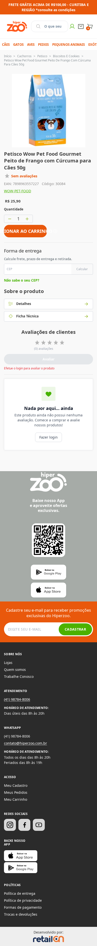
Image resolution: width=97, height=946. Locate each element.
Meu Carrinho (15, 799)
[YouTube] (39, 825)
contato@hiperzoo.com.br (25, 743)
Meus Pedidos (15, 792)
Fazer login (48, 437)
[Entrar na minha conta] (72, 26)
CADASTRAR (75, 629)
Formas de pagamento (23, 907)
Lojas (8, 662)
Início (7, 56)
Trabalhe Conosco (19, 676)
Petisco (42, 56)
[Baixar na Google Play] (20, 867)
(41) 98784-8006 (17, 699)
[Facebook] (24, 825)
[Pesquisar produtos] (38, 26)
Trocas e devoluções (20, 914)
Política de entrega (19, 893)
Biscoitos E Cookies (66, 56)
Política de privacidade (23, 900)
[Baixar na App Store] (20, 855)
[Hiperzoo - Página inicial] (17, 26)
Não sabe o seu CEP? (21, 280)
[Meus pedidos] (81, 26)
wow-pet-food (17, 191)
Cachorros (24, 56)
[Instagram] (10, 825)
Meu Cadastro (15, 785)
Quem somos (15, 669)
